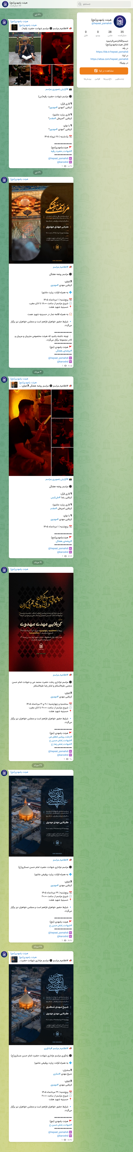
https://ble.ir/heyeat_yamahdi (112, 52)
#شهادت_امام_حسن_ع (60, 741)
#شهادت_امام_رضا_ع (61, 744)
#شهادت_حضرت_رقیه (61, 151)
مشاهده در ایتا (105, 71)
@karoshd (62, 162)
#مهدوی (53, 108)
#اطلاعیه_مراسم (60, 267)
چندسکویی (119, 79)
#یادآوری (48, 1048)
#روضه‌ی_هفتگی (64, 351)
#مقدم (52, 118)
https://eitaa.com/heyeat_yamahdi (109, 59)
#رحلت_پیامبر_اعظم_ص (60, 737)
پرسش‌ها (87, 79)
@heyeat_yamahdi (102, 24)
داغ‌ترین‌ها (107, 79)
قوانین (97, 79)
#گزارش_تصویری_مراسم (57, 89)
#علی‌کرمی (55, 498)
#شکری (56, 1074)
